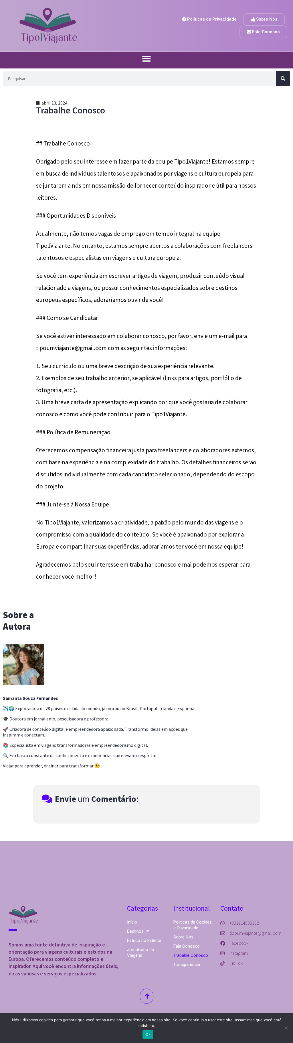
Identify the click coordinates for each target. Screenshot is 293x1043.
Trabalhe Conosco (190, 955)
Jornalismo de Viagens (140, 952)
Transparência (186, 964)
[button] (146, 59)
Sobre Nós (183, 937)
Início (132, 922)
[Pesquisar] (283, 78)
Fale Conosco (186, 946)
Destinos (135, 931)
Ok (148, 1034)
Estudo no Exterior (144, 940)
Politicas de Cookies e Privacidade (192, 925)
